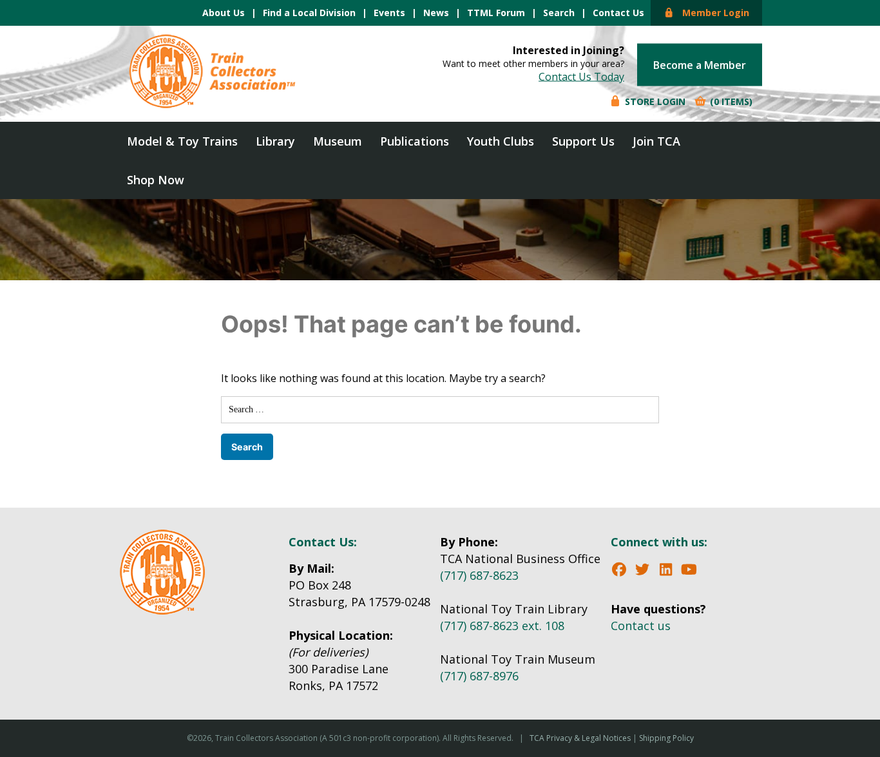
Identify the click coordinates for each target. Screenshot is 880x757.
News (436, 12)
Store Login (653, 101)
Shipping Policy (666, 738)
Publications (414, 141)
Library (275, 141)
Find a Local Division (309, 12)
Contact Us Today (581, 77)
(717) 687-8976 (479, 676)
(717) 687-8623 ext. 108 (502, 625)
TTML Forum (496, 12)
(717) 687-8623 (479, 575)
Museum (337, 141)
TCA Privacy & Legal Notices (580, 738)
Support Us (583, 141)
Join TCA (656, 141)
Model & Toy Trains (182, 141)
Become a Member (699, 65)
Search (559, 12)
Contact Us (618, 12)
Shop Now (155, 179)
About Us (223, 12)
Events (389, 12)
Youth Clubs (500, 141)
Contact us (641, 625)
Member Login (711, 12)
